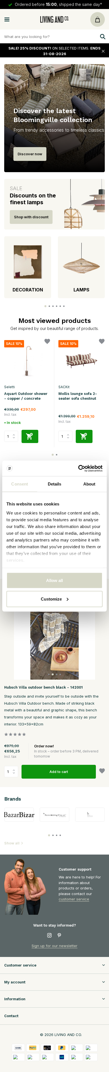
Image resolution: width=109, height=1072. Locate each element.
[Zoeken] (102, 36)
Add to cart (58, 772)
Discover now (30, 154)
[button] (45, 306)
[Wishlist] (47, 342)
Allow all (54, 580)
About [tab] (89, 484)
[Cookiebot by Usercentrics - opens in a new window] (78, 468)
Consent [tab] (19, 484)
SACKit (64, 387)
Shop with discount (31, 217)
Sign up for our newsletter (54, 945)
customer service (74, 899)
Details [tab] (54, 484)
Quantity (13, 771)
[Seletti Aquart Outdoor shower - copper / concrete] (27, 360)
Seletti (9, 387)
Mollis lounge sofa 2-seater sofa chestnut (77, 396)
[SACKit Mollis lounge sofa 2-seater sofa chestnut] (81, 360)
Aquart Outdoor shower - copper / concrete (26, 396)
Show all (12, 843)
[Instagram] (49, 935)
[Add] (30, 436)
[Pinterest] (59, 935)
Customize (51, 598)
